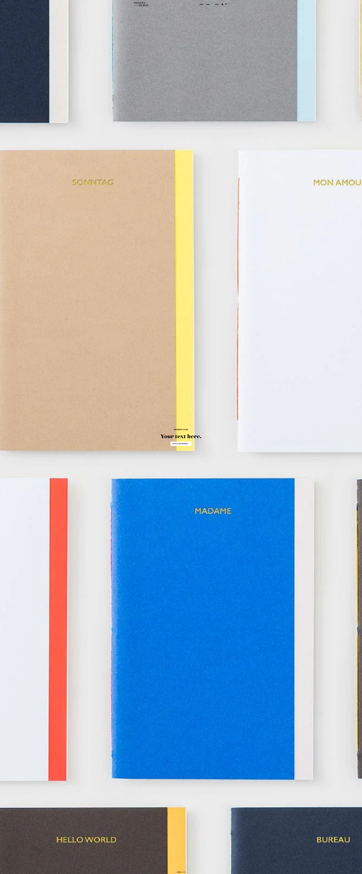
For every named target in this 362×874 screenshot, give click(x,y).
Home (201, 4)
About (217, 4)
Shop (208, 4)
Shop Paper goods (180, 444)
